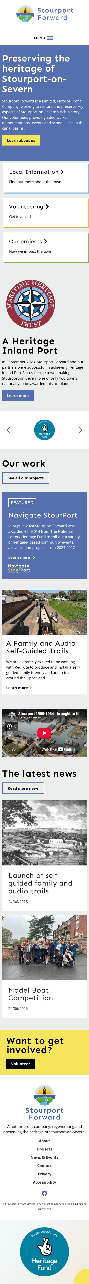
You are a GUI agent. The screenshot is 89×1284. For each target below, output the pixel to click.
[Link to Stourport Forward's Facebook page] (44, 1193)
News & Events (44, 1157)
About (44, 1140)
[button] (50, 38)
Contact (44, 1165)
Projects (44, 1149)
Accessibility (44, 1182)
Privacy (44, 1173)
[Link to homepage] (44, 13)
